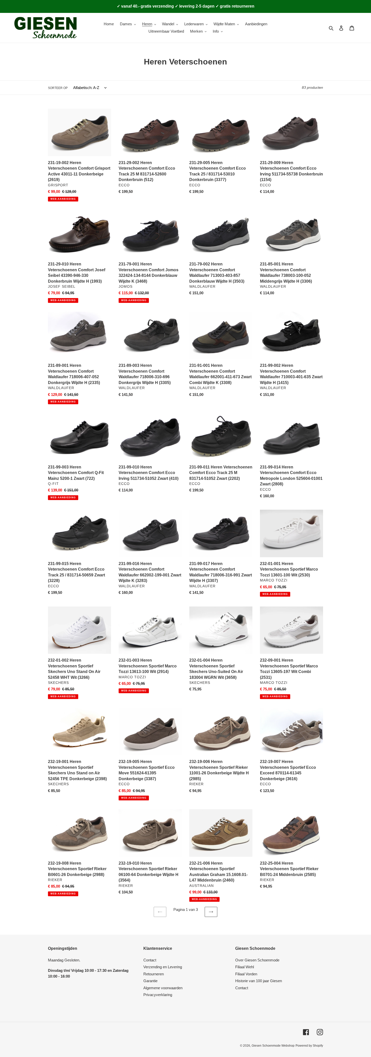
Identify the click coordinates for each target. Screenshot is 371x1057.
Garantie (150, 981)
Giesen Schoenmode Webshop (273, 1045)
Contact (149, 960)
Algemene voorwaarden (162, 988)
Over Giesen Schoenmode (257, 960)
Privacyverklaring (157, 995)
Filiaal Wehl (244, 967)
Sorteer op (58, 88)
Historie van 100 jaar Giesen (258, 981)
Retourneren (153, 974)
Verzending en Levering (162, 967)
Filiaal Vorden (246, 974)
